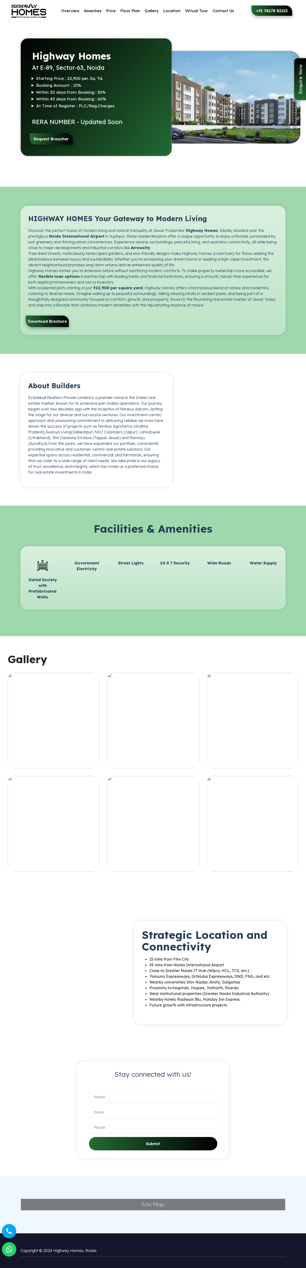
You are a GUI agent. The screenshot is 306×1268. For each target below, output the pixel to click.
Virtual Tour (196, 10)
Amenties (93, 10)
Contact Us (223, 10)
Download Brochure (47, 321)
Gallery (152, 10)
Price (111, 10)
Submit (153, 1143)
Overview (70, 10)
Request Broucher (51, 139)
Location (171, 10)
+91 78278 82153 (272, 10)
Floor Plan (130, 10)
